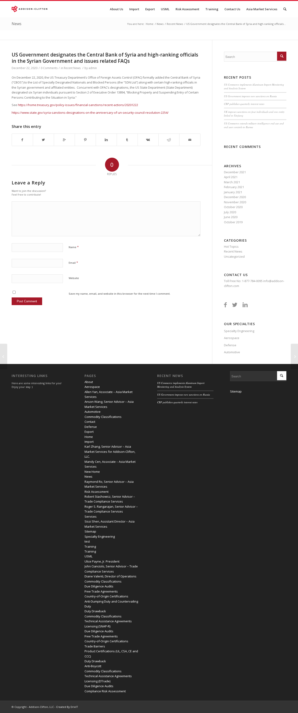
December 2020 (235, 197)
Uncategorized (234, 256)
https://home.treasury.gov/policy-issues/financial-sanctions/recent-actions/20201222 (78, 105)
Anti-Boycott (93, 666)
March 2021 (232, 182)
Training (90, 546)
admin (92, 68)
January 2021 (233, 192)
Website (74, 278)
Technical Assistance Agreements (108, 621)
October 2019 (233, 222)
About (89, 382)
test (87, 541)
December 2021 (235, 172)
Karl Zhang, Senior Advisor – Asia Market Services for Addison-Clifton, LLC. (110, 451)
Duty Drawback (95, 611)
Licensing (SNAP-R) (97, 626)
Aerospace (231, 338)
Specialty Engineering (239, 331)
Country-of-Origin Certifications (106, 596)
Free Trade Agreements (101, 591)
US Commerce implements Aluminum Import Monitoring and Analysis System (180, 385)
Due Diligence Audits (99, 586)
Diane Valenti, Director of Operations (110, 576)
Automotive (232, 352)
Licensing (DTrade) (97, 681)
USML (88, 556)
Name (74, 247)
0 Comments (49, 68)
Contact (90, 422)
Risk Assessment (96, 492)
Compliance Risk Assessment (105, 691)
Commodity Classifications (103, 417)
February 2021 (234, 187)
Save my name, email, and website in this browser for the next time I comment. (119, 293)
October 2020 (233, 207)
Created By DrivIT (67, 707)
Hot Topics (231, 246)
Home (149, 24)
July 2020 (230, 212)
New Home (92, 472)
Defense (230, 345)
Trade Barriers (95, 646)
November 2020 (235, 202)
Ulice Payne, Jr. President (102, 561)
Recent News (175, 24)
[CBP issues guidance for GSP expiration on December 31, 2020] (3, 356)
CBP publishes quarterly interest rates (244, 104)
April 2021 (230, 177)
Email (73, 262)
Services (91, 516)
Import (89, 442)
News (16, 23)
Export (89, 432)
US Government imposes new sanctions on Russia (250, 96)
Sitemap (90, 531)
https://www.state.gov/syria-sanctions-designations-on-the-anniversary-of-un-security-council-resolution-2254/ (90, 112)
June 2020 (230, 217)
